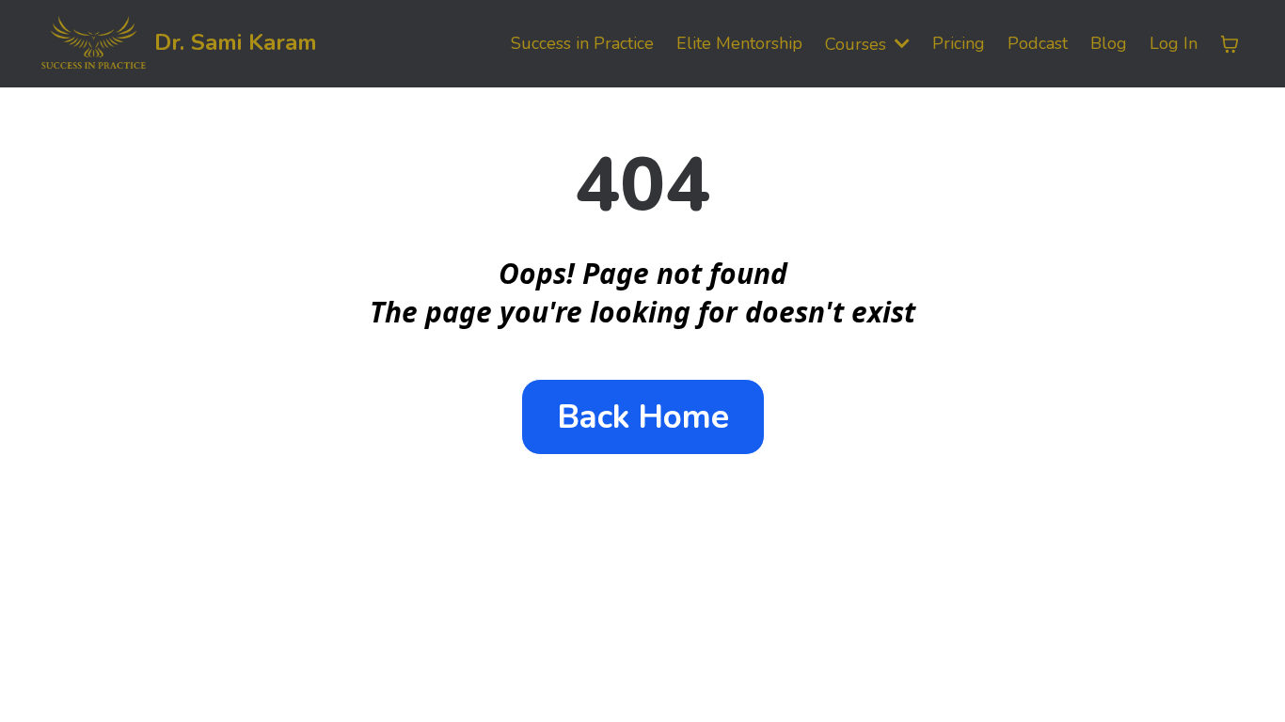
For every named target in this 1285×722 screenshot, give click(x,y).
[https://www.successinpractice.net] (93, 43)
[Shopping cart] (1229, 44)
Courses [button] (858, 44)
